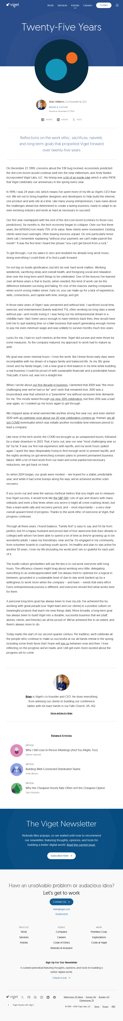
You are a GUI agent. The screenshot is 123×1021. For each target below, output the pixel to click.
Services (62, 5)
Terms (96, 1006)
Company (61, 931)
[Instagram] (42, 997)
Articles (75, 5)
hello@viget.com (61, 909)
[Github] (29, 997)
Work (50, 5)
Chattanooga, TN (86, 1000)
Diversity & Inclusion (61, 948)
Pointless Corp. (99, 931)
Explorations (99, 937)
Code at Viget (99, 942)
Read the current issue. (81, 845)
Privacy (105, 1006)
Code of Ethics (61, 942)
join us (65, 643)
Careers (87, 5)
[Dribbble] (35, 997)
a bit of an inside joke (76, 177)
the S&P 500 (60, 498)
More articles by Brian (61, 713)
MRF (113, 1006)
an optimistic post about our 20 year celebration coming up (57, 418)
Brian (29, 697)
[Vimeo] (54, 997)
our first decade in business (50, 385)
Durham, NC (91, 997)
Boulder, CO (104, 997)
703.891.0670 (61, 914)
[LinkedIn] (48, 997)
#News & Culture (58, 107)
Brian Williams (56, 101)
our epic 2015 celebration (66, 399)
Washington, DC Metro (73, 997)
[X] (22, 997)
